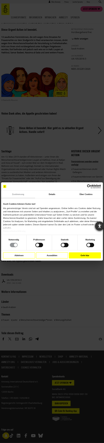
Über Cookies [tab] (85, 194)
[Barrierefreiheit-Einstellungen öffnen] (99, 226)
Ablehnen (19, 255)
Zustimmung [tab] (18, 194)
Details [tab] (52, 194)
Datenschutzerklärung (14, 231)
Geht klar (85, 255)
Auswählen (52, 255)
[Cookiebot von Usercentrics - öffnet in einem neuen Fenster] (89, 186)
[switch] (39, 245)
